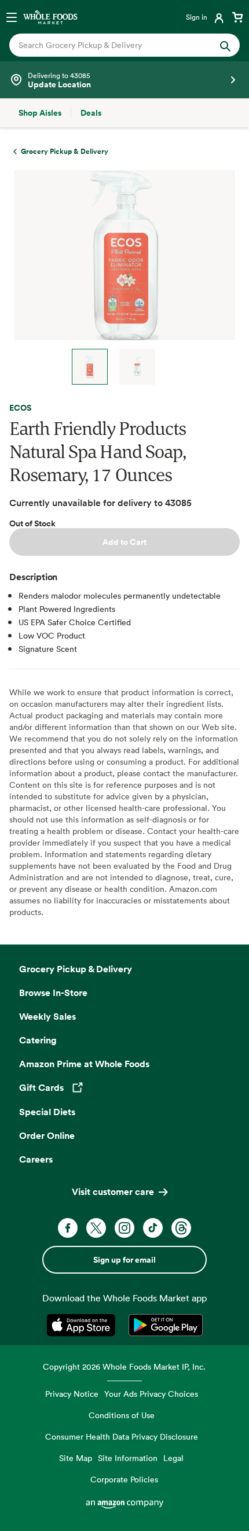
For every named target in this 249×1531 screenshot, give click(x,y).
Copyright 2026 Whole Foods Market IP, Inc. (124, 1366)
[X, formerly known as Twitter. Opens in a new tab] (96, 1228)
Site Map (75, 1457)
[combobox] (114, 45)
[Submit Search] (225, 45)
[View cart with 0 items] (237, 16)
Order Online (47, 1135)
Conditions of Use (122, 1415)
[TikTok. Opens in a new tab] (153, 1228)
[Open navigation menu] (12, 16)
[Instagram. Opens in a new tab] (124, 1228)
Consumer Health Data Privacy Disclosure (121, 1436)
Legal (173, 1457)
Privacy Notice (71, 1393)
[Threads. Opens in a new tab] (181, 1228)
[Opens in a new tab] (83, 1325)
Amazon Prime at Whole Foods (84, 1063)
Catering (38, 1040)
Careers (36, 1159)
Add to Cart (124, 542)
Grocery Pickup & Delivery (75, 968)
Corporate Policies (124, 1479)
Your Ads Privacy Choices (151, 1393)
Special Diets (47, 1111)
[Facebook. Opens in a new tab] (68, 1228)
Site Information (128, 1457)
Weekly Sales (47, 1016)
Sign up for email (124, 1260)
